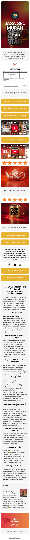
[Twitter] (20, 265)
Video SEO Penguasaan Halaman (15, 242)
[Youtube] (15, 265)
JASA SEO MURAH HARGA (15, 270)
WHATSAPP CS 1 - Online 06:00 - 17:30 (15, 101)
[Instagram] (9, 265)
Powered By (14, 538)
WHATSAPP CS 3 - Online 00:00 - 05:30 (15, 116)
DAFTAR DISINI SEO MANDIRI (15, 139)
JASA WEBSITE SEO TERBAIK (15, 278)
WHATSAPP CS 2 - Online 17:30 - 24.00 (15, 108)
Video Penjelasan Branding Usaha (15, 235)
